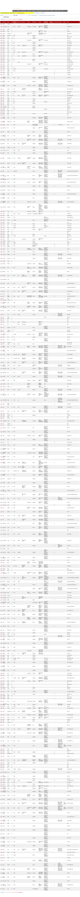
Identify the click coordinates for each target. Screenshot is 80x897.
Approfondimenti (23, 10)
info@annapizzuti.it (42, 895)
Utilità (62, 10)
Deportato (55, 22)
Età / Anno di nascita (15, 22)
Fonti (68, 22)
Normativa (29, 10)
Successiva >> (20, 19)
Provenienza (35, 22)
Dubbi (65, 22)
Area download (46, 10)
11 (15, 19)
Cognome (4, 22)
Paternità (19, 22)
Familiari (40, 22)
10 (14, 19)
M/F (12, 22)
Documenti (34, 10)
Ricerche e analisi (57, 10)
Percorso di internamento (46, 22)
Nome (8, 22)
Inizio (14, 10)
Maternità (23, 22)
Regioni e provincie (40, 10)
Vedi (1, 26)
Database (18, 10)
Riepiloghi (51, 10)
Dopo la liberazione (51, 22)
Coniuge (28, 22)
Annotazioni (60, 22)
